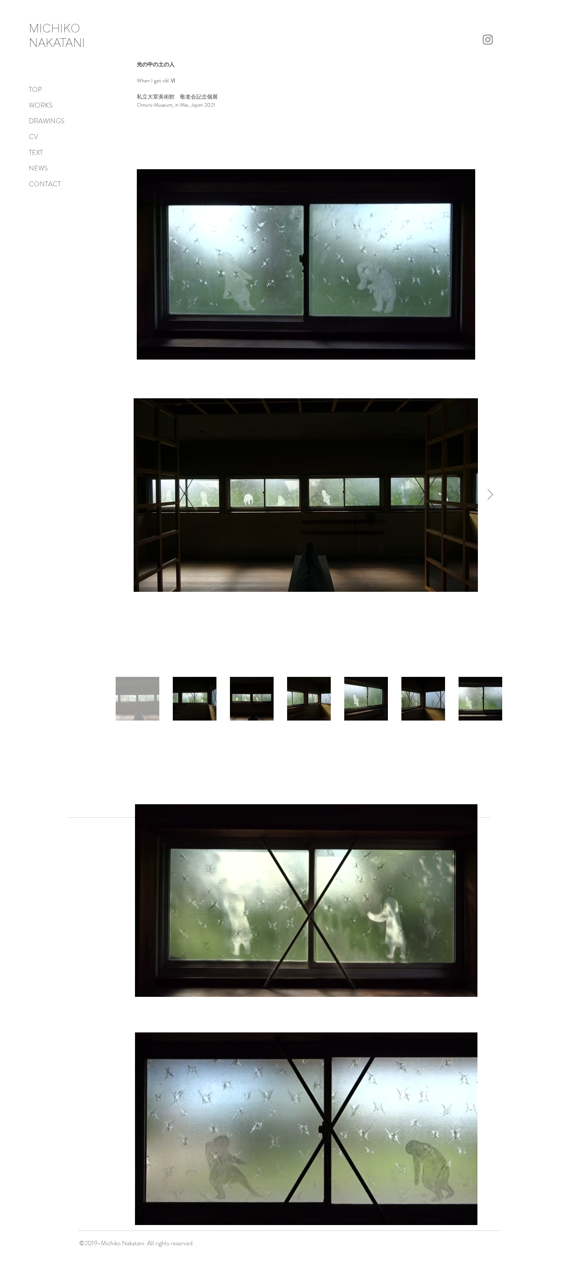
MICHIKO (54, 28)
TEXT (36, 153)
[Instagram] (488, 39)
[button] (463, 350)
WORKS (41, 105)
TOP (35, 90)
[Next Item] (490, 494)
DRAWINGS (46, 121)
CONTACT (45, 184)
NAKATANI (57, 42)
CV (33, 137)
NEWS (38, 168)
